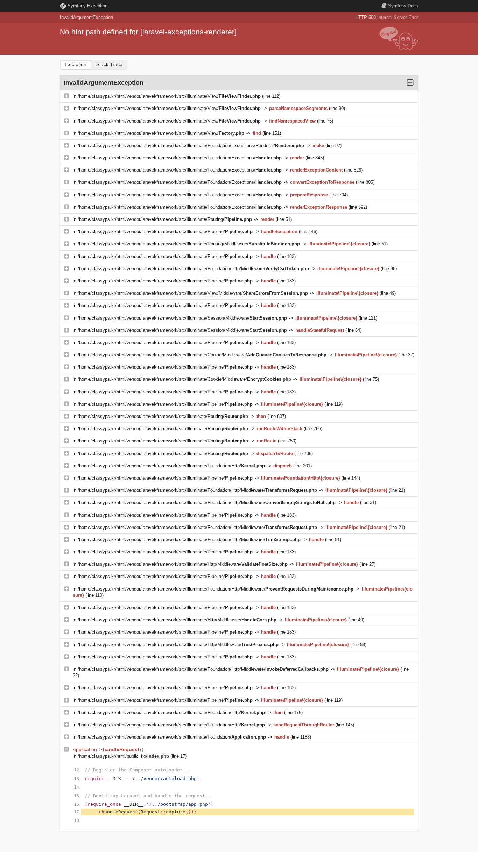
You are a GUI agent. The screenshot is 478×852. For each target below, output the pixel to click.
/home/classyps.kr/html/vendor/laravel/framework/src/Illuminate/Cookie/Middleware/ (202, 354)
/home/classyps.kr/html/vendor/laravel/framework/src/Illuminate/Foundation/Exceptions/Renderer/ (191, 145)
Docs (403, 5)
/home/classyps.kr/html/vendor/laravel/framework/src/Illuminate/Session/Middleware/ (182, 318)
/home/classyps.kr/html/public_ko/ (123, 756)
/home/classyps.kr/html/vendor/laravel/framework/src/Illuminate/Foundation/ (172, 737)
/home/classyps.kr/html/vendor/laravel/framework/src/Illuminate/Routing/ (165, 219)
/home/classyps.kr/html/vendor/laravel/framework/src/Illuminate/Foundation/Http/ (171, 465)
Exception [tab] (75, 64)
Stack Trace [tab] (109, 64)
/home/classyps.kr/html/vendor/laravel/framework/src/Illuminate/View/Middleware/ (193, 293)
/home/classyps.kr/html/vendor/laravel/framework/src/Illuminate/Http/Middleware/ (183, 564)
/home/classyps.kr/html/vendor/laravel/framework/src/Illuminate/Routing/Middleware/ (189, 243)
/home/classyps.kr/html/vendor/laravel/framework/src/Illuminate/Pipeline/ (165, 231)
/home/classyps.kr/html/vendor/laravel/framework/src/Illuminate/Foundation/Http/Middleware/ (193, 268)
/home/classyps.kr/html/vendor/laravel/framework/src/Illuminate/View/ (169, 96)
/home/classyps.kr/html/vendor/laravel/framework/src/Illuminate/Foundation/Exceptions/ (180, 157)
